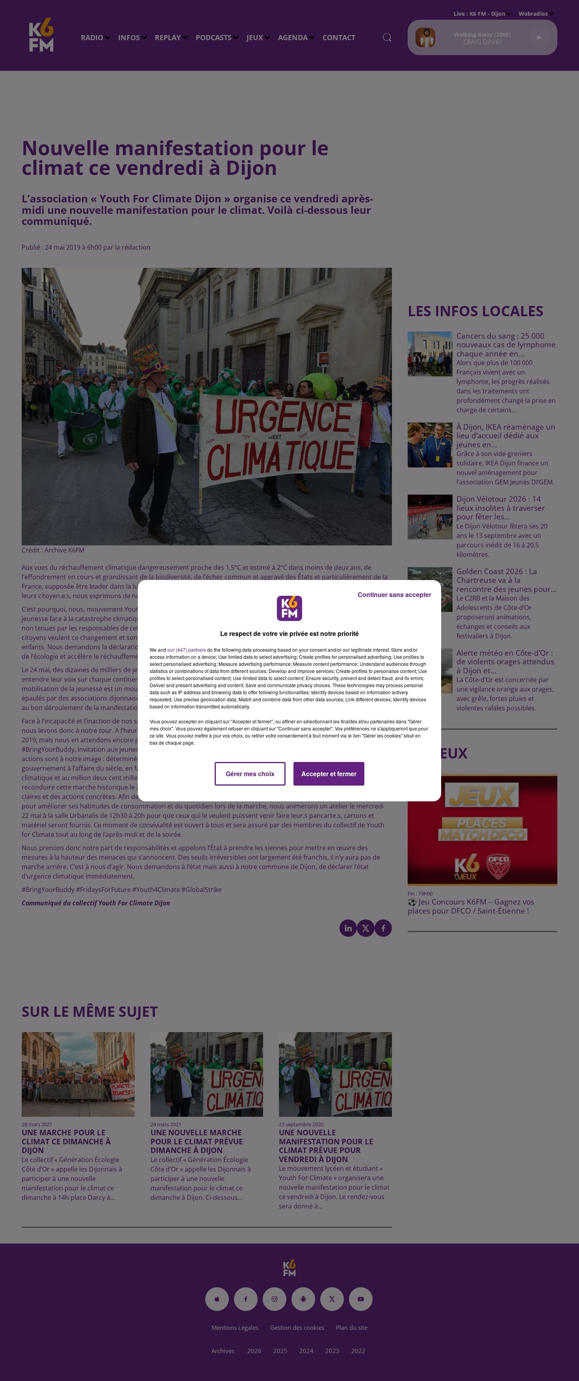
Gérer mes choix (250, 773)
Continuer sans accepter (394, 594)
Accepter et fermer (328, 773)
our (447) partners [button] (186, 649)
